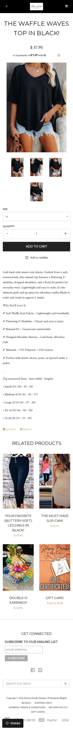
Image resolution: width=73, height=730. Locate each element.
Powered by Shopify (57, 698)
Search (26, 702)
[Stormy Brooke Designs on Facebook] (33, 671)
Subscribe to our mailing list (31, 642)
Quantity (8, 226)
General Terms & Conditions (26, 707)
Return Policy (58, 707)
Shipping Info (43, 702)
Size (5, 209)
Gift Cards (38, 711)
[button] (36, 55)
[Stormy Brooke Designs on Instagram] (40, 671)
